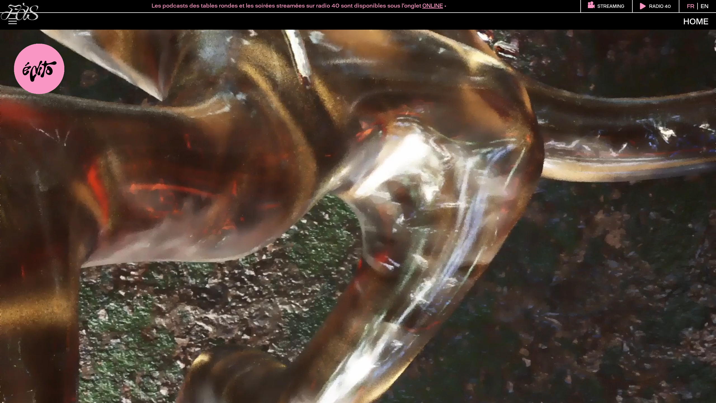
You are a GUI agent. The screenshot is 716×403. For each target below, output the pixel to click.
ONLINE (345, 5)
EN (704, 6)
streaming (610, 6)
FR (690, 6)
